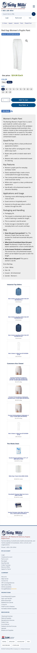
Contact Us (4, 580)
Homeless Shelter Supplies (9, 608)
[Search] (34, 14)
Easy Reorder (5, 563)
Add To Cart (23, 100)
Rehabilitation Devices (7, 620)
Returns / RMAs (5, 567)
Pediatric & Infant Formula (8, 626)
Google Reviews (9, 589)
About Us (4, 576)
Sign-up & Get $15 (6, 598)
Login (3, 555)
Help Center (4, 578)
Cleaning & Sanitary (7, 616)
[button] (2, 54)
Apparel (3, 628)
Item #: (4, 34)
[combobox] (5, 100)
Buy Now (22, 105)
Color (4, 79)
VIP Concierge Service (7, 582)
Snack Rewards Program (8, 596)
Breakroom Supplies (7, 630)
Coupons (4, 604)
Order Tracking (5, 565)
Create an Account (6, 557)
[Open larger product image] (17, 54)
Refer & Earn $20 (6, 600)
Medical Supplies (6, 618)
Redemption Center (7, 602)
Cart (30, 18)
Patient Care (5, 622)
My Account (18, 18)
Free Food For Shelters (8, 606)
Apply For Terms (6, 569)
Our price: (6, 75)
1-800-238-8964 (11, 547)
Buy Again (4, 561)
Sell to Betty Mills (6, 585)
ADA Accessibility (6, 587)
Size (3, 86)
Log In (6, 18)
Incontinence (5, 624)
